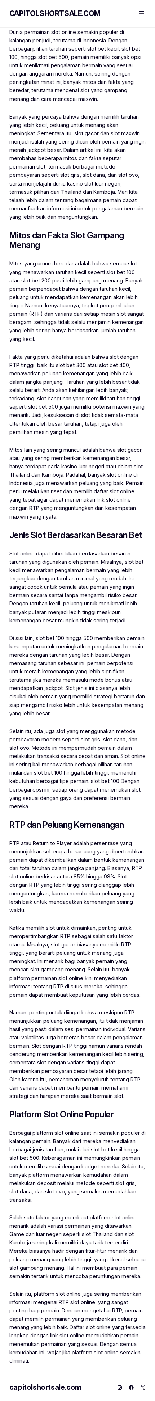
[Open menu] (141, 13)
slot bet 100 (105, 781)
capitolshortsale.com (55, 13)
